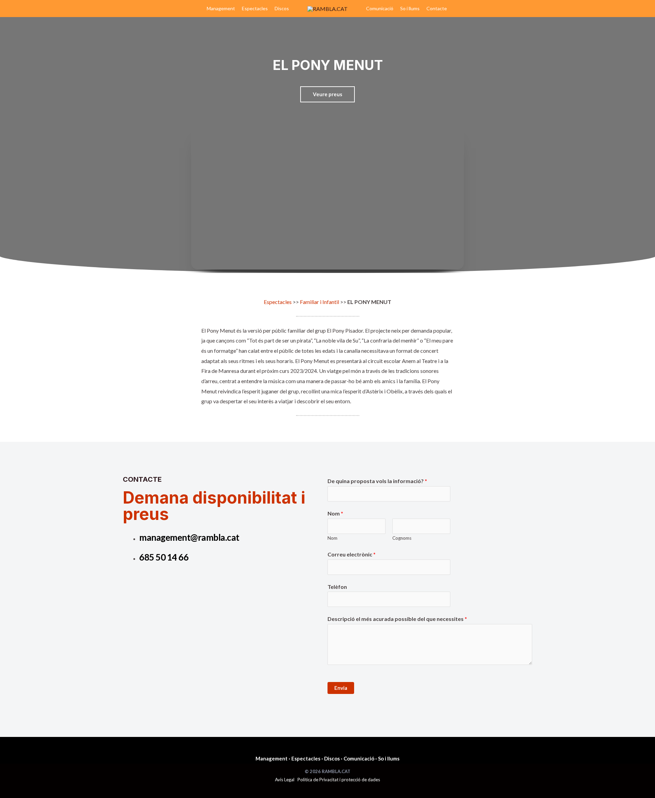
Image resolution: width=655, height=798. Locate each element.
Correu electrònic (352, 554)
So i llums (410, 8)
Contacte (436, 8)
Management (221, 8)
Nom (335, 513)
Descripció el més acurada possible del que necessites (397, 618)
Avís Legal (284, 779)
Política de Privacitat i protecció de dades (338, 779)
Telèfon (337, 586)
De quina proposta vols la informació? (377, 481)
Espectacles (255, 8)
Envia (340, 688)
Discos (282, 8)
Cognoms (401, 538)
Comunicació (379, 8)
